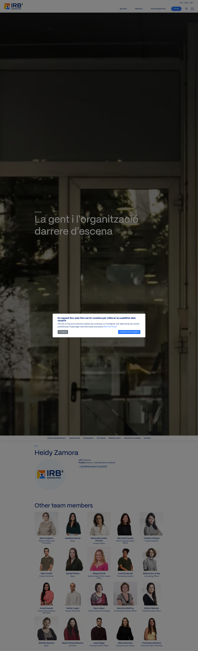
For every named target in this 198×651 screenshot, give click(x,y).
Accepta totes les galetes (129, 332)
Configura (63, 332)
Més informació (110, 327)
